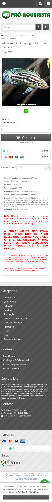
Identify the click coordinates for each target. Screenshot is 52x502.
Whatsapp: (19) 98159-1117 (15, 413)
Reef (6, 331)
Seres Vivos (14, 36)
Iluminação (9, 314)
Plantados (9, 327)
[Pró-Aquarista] (26, 14)
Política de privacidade (14, 364)
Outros (7, 335)
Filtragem (8, 306)
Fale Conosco (10, 356)
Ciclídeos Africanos (8, 39)
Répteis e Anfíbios (13, 339)
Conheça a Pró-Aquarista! (16, 360)
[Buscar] (38, 27)
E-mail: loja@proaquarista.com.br (18, 416)
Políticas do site (11, 368)
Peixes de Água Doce (27, 36)
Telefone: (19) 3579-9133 (14, 410)
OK (47, 167)
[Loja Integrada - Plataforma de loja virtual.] (26, 479)
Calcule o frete (8, 167)
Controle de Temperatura (16, 318)
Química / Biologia (13, 322)
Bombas (8, 310)
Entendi (26, 497)
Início (5, 36)
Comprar (28, 138)
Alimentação (10, 297)
